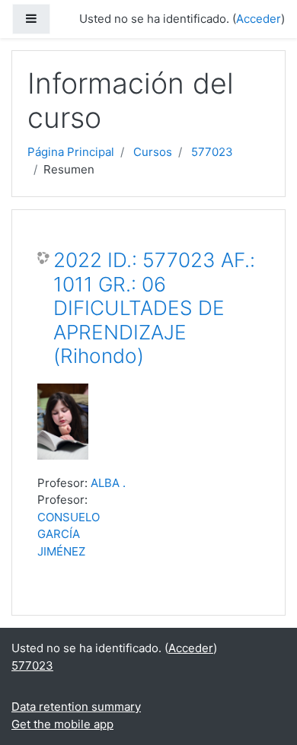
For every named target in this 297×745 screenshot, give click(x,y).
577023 (212, 152)
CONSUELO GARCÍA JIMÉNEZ (68, 534)
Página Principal (70, 152)
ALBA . (108, 483)
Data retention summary (76, 706)
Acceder (258, 18)
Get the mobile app (62, 724)
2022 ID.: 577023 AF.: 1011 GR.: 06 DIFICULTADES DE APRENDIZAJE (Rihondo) (154, 308)
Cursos (152, 152)
